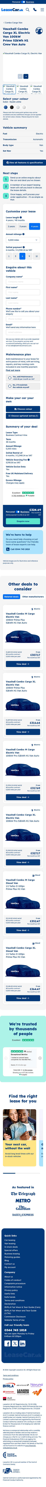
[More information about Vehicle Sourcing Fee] (28, 459)
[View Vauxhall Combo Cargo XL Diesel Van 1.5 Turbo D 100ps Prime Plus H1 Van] (23, 970)
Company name (14, 276)
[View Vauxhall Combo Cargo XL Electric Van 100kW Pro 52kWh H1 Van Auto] (23, 835)
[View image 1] (9, 89)
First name (12, 287)
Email (9, 324)
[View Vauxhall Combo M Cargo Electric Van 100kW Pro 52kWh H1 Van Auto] (23, 769)
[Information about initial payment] (23, 247)
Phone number (13, 308)
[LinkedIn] (22, 1343)
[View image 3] (36, 89)
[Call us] (35, 10)
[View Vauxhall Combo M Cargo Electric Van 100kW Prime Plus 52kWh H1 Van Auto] (23, 636)
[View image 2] (23, 89)
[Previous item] (20, 76)
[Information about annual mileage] (23, 234)
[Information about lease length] (20, 217)
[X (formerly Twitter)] (15, 1343)
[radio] (16, 2)
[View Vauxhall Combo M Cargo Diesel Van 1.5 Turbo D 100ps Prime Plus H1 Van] (23, 903)
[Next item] (25, 76)
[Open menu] (42, 10)
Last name (11, 298)
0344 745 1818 (15, 1330)
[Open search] (28, 10)
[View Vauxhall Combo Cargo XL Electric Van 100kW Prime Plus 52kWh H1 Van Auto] (23, 704)
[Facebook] (7, 1343)
